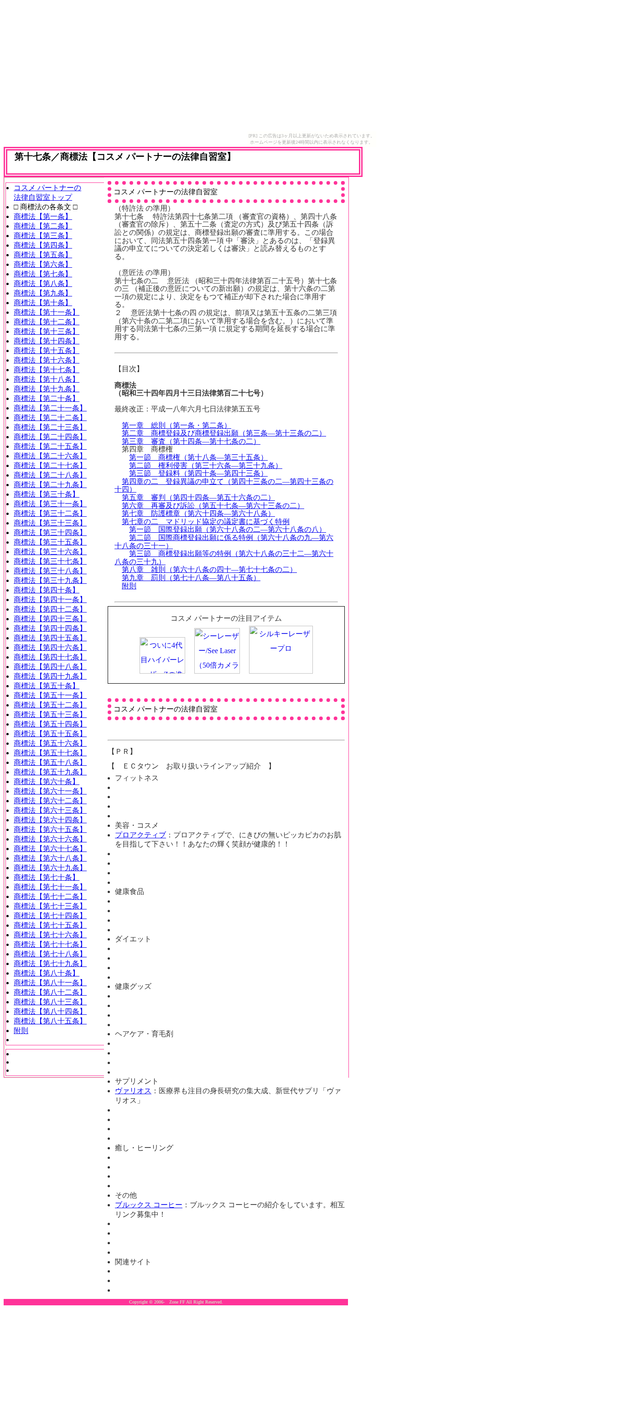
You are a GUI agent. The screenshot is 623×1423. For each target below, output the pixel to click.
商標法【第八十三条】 (50, 1002)
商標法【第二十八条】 (50, 475)
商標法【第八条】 (43, 283)
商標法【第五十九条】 (50, 772)
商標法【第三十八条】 (50, 571)
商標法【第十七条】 (46, 370)
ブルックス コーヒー (148, 1205)
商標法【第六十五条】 (50, 829)
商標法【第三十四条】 (50, 532)
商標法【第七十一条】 (50, 887)
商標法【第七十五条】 (50, 925)
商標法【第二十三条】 (50, 427)
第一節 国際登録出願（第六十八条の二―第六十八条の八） (227, 529)
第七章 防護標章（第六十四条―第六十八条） (198, 513)
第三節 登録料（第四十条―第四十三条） (198, 473)
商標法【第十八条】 (46, 379)
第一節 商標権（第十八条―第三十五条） (198, 457)
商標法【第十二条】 (46, 322)
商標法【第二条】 (43, 226)
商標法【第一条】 (43, 216)
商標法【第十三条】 (46, 331)
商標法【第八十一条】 (50, 983)
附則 (129, 586)
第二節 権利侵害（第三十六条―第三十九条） (205, 465)
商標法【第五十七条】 (50, 753)
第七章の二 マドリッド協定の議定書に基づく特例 (206, 521)
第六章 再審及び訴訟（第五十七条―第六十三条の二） (213, 505)
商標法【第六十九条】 (50, 868)
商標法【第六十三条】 (50, 810)
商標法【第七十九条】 (50, 963)
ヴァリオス (133, 1091)
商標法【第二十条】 (46, 398)
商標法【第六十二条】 (50, 801)
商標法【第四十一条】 (50, 599)
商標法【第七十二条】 (50, 896)
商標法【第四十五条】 (50, 638)
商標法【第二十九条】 (50, 484)
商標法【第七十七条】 (50, 944)
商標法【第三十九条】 (50, 580)
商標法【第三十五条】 (50, 542)
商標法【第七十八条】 (50, 954)
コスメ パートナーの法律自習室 (166, 192)
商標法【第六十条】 (46, 781)
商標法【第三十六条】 (50, 552)
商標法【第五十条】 (46, 686)
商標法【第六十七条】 (50, 848)
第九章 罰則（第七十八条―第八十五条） (191, 578)
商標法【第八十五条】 (50, 1021)
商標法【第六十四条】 (50, 820)
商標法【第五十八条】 (50, 762)
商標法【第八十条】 (46, 973)
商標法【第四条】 (43, 245)
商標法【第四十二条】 (50, 609)
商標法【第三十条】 (46, 494)
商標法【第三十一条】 (50, 504)
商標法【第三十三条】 (50, 523)
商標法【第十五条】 (46, 350)
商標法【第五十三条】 (50, 714)
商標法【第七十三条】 (50, 906)
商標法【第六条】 (43, 264)
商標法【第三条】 (43, 235)
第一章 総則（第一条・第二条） (176, 425)
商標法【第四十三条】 (50, 619)
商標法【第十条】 (43, 302)
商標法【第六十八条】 (50, 858)
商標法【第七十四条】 (50, 915)
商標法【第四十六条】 (50, 647)
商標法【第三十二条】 (50, 513)
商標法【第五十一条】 (50, 695)
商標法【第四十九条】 (50, 676)
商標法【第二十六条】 (50, 456)
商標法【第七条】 (43, 274)
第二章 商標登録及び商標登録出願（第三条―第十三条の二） (224, 433)
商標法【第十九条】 (46, 389)
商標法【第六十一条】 (50, 791)
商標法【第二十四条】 (50, 437)
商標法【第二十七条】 (50, 465)
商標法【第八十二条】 (50, 992)
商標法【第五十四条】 (50, 724)
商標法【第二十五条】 (50, 446)
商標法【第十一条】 (46, 312)
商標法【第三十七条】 (50, 561)
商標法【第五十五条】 (50, 733)
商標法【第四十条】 (46, 590)
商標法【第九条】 (43, 293)
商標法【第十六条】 (46, 360)
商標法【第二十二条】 (50, 417)
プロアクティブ (140, 835)
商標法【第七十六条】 (50, 935)
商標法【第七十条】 (46, 877)
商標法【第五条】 (43, 255)
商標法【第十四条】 (46, 341)
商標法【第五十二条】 (50, 705)
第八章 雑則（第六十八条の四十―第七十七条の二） (209, 569)
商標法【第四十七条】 (50, 657)
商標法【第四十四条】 (50, 628)
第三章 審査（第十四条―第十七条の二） (191, 441)
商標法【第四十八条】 (50, 666)
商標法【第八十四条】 (50, 1011)
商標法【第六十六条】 (50, 839)
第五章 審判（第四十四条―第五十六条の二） (198, 497)
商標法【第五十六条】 (50, 743)
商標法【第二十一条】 (50, 408)
